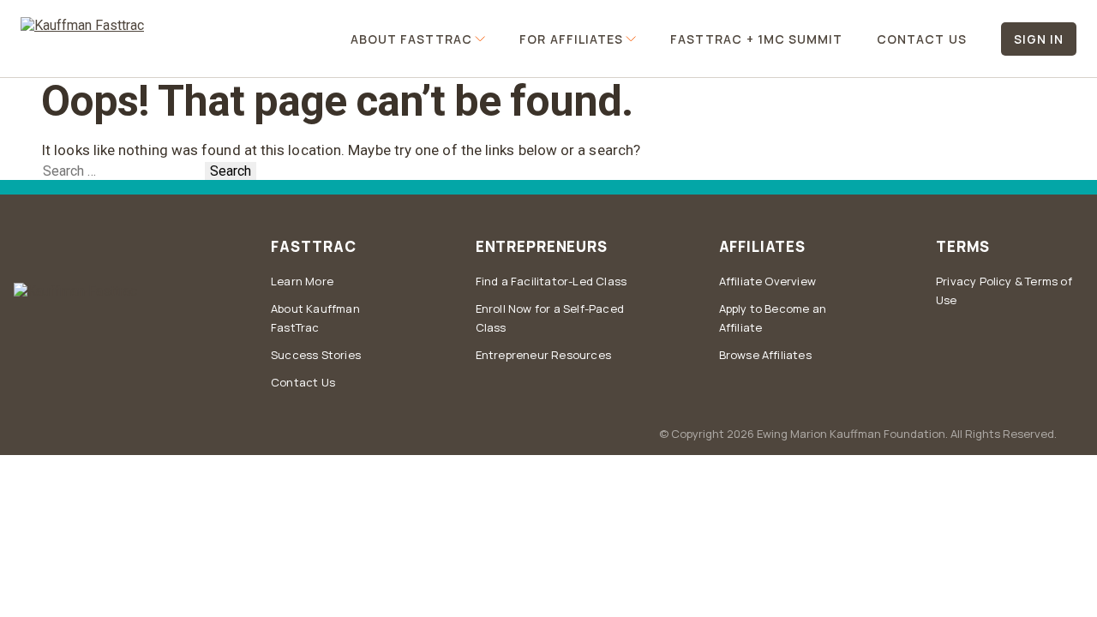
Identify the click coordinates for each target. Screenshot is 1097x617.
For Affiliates (571, 39)
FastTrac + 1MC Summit (756, 39)
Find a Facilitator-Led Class (551, 281)
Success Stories (316, 354)
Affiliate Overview (768, 281)
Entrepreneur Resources (543, 354)
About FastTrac (412, 39)
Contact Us (922, 39)
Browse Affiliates (765, 354)
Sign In (1039, 39)
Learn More (302, 281)
